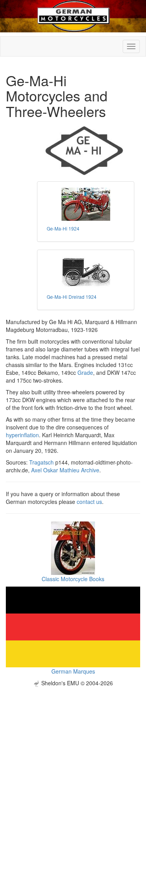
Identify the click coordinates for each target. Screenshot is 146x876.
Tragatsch (41, 462)
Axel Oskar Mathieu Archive (65, 470)
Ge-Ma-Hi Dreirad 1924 (72, 296)
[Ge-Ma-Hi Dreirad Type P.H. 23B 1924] (85, 272)
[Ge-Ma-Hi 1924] (85, 204)
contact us (89, 501)
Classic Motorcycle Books (73, 579)
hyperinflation (22, 435)
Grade (85, 372)
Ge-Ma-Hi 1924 (63, 228)
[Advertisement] (73, 760)
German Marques (73, 671)
